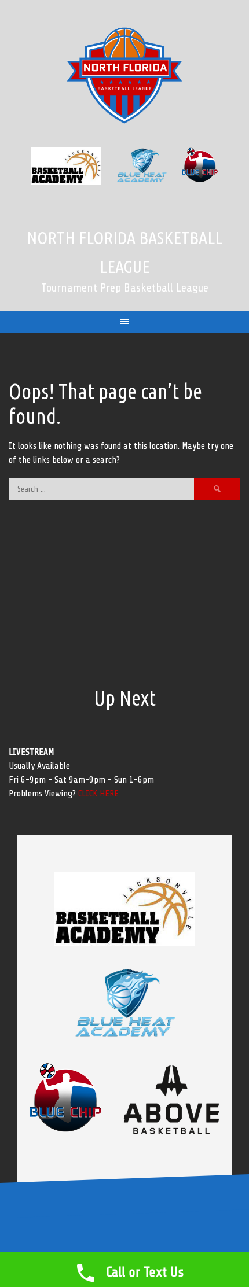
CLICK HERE (98, 793)
